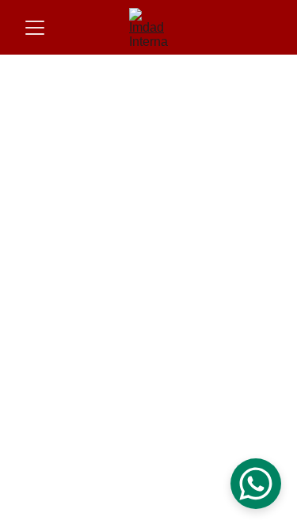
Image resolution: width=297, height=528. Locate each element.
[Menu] (34, 28)
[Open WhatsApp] (255, 483)
